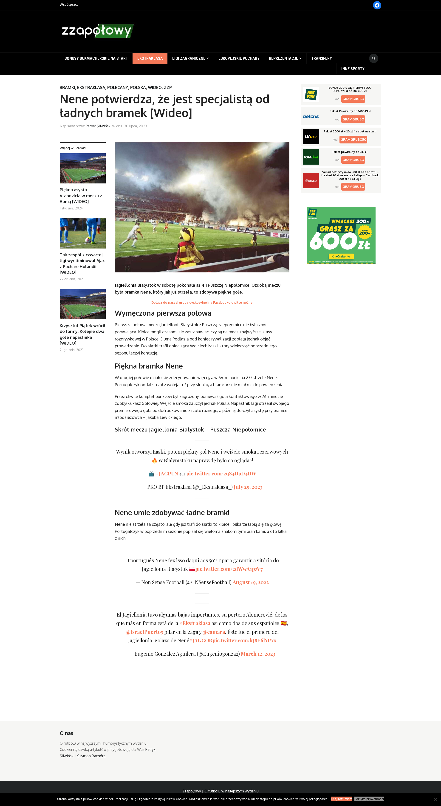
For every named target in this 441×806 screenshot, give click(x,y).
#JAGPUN (167, 473)
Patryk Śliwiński (98, 126)
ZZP (168, 87)
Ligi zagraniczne (188, 58)
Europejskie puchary (239, 58)
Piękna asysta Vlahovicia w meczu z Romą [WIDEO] (81, 195)
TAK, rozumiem (341, 799)
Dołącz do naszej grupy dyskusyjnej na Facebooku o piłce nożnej (202, 302)
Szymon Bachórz (91, 756)
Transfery (321, 58)
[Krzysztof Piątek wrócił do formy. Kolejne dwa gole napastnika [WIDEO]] (83, 306)
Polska (138, 87)
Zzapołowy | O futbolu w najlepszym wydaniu (220, 791)
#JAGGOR (200, 640)
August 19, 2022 (251, 582)
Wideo (155, 87)
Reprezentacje (283, 58)
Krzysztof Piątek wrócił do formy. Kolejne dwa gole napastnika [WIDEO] (82, 334)
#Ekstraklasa (194, 623)
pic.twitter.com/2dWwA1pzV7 (229, 568)
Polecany (117, 87)
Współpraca (69, 4)
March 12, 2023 (258, 653)
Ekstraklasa (150, 58)
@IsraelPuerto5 (144, 631)
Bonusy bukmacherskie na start (96, 58)
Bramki (67, 87)
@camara (214, 631)
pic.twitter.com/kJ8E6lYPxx (244, 640)
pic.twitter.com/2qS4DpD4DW (221, 473)
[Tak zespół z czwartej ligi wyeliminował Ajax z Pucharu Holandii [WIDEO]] (83, 235)
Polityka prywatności (369, 799)
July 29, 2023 (248, 486)
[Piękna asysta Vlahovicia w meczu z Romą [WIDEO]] (83, 170)
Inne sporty (353, 68)
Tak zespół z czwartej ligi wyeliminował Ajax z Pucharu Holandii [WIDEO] (82, 263)
